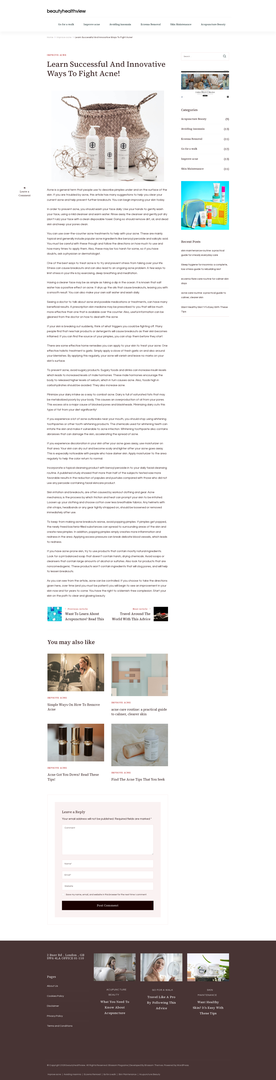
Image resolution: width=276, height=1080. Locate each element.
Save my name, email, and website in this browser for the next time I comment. (106, 894)
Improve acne (92, 24)
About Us (52, 986)
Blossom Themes (154, 1065)
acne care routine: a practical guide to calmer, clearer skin (139, 711)
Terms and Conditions (60, 1026)
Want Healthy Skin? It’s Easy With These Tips (204, 309)
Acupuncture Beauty (213, 24)
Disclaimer (53, 1006)
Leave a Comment (25, 193)
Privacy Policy (55, 1016)
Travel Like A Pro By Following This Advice (161, 1002)
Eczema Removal (151, 24)
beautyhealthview (66, 11)
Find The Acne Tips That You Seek (138, 779)
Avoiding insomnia (120, 24)
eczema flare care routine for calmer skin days (205, 281)
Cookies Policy (55, 996)
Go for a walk (66, 24)
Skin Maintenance (180, 24)
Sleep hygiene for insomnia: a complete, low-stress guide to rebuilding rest (204, 266)
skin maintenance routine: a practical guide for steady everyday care (202, 252)
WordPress (183, 1065)
